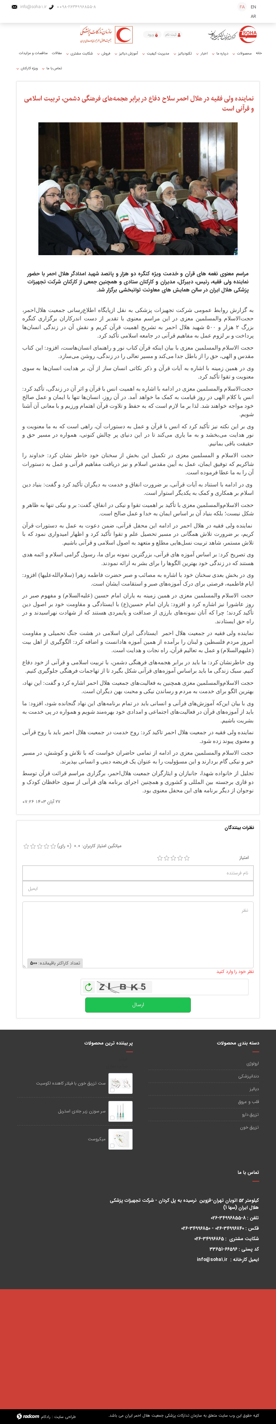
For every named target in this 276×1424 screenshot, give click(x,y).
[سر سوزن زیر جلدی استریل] (120, 1111)
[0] (26, 846)
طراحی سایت (65, 1417)
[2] (167, 858)
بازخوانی (89, 985)
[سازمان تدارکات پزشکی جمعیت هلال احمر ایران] (233, 34)
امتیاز (244, 857)
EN (253, 7)
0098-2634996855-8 (76, 6)
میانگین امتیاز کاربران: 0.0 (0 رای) (89, 845)
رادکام (45, 1417)
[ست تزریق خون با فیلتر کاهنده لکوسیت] (120, 1083)
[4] (180, 858)
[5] (187, 858)
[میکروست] (120, 1139)
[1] (160, 858)
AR (253, 16)
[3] (173, 858)
